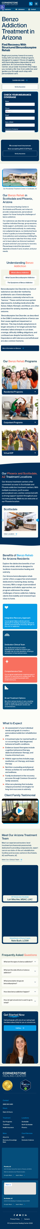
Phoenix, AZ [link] (7, 1166)
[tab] (20, 273)
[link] (2, 7)
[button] (20, 391)
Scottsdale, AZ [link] (8, 1198)
